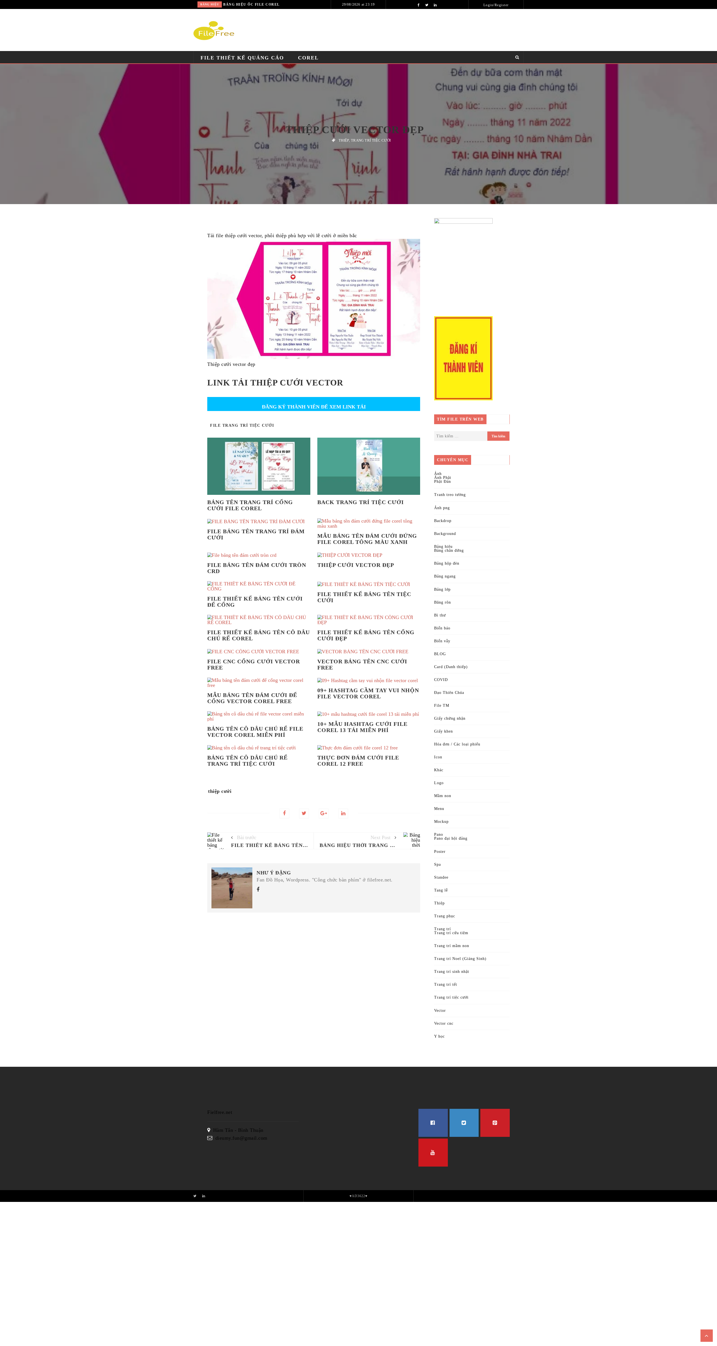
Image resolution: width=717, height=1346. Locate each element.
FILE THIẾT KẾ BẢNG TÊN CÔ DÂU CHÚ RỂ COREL (258, 635)
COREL (308, 58)
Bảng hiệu (209, 4)
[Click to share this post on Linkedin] (343, 813)
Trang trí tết (445, 984)
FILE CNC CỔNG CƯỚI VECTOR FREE (253, 664)
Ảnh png (442, 508)
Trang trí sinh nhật (451, 971)
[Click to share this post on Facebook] (284, 813)
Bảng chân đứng (449, 550)
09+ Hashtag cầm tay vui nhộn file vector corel (368, 693)
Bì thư (440, 615)
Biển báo (442, 628)
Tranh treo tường (450, 495)
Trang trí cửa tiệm (451, 933)
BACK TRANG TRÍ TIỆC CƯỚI (360, 502)
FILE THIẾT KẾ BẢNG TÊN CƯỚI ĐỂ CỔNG (255, 601)
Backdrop (442, 521)
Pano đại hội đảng (450, 838)
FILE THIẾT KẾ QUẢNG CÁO (242, 58)
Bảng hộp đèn (446, 563)
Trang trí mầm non (451, 946)
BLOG (440, 654)
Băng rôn (442, 602)
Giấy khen (443, 731)
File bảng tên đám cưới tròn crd (256, 568)
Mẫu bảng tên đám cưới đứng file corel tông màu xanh (367, 539)
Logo (439, 783)
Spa (437, 864)
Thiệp (344, 140)
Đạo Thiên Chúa (449, 693)
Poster (440, 851)
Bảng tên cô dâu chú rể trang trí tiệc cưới (247, 760)
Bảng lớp (442, 589)
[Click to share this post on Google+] (324, 813)
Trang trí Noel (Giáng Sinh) (460, 959)
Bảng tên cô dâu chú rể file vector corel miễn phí (255, 732)
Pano (438, 834)
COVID (441, 680)
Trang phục (444, 916)
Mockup (441, 821)
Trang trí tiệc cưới (371, 140)
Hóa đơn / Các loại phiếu (457, 744)
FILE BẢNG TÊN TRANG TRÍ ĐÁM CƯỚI (256, 534)
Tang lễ (441, 890)
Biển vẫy (442, 641)
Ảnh (438, 474)
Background (445, 534)
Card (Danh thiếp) (451, 667)
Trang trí (442, 929)
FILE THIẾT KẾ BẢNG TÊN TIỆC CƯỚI (364, 597)
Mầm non (442, 796)
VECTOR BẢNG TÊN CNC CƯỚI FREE (362, 664)
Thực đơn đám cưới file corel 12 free (358, 760)
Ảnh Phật (442, 477)
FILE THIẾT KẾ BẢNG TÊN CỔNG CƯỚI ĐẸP (366, 635)
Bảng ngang (445, 576)
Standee (441, 877)
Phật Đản (442, 481)
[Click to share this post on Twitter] (304, 813)
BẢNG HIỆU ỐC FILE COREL (251, 4)
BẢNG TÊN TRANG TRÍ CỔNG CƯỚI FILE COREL (250, 505)
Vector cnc (443, 1023)
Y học (439, 1036)
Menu (439, 809)
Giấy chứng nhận (449, 718)
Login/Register (496, 5)
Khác (438, 770)
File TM (441, 705)
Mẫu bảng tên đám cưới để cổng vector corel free (252, 698)
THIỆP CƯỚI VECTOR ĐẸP (355, 565)
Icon (438, 757)
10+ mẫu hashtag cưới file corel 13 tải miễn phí (362, 727)
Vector (440, 1010)
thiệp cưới (219, 791)
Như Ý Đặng (274, 872)
